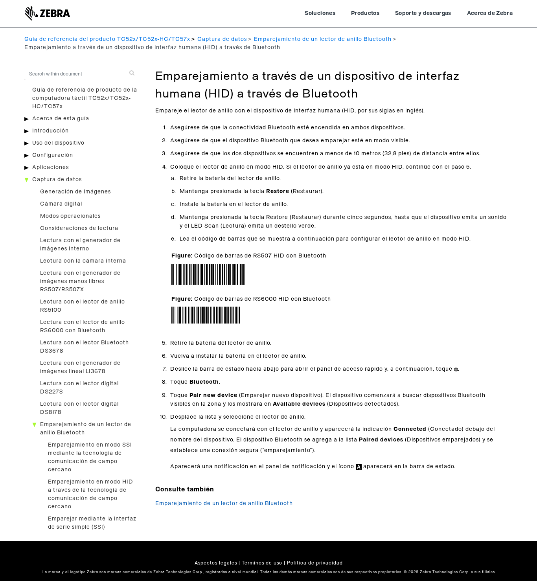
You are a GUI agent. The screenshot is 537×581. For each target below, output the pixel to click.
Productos (365, 13)
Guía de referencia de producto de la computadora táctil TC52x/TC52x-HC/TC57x (84, 98)
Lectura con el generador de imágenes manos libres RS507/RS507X (80, 281)
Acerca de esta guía (60, 118)
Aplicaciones (50, 167)
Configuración (52, 155)
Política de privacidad (315, 563)
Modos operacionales (70, 216)
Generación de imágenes (75, 192)
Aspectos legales (216, 563)
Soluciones (320, 13)
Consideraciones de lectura (79, 228)
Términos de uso (262, 563)
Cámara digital (61, 204)
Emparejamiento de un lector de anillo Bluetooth (323, 39)
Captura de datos (222, 39)
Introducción (50, 131)
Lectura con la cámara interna (83, 261)
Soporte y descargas (423, 13)
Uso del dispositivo (58, 143)
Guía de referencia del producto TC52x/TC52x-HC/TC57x (107, 39)
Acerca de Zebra (490, 13)
